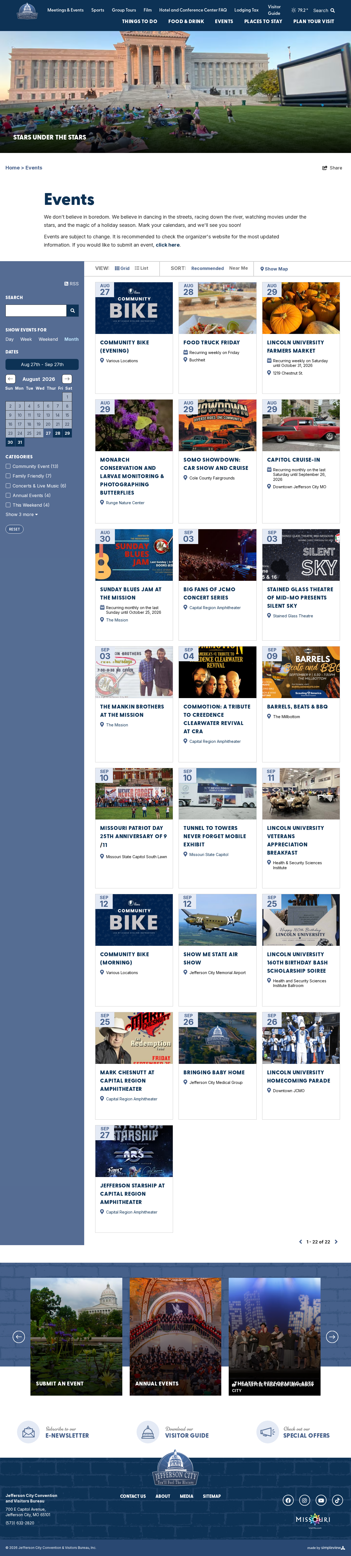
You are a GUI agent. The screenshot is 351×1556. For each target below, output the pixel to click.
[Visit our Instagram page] (304, 1500)
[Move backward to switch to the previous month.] (10, 379)
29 (67, 433)
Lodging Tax (246, 10)
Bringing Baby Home (214, 1073)
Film (148, 10)
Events (224, 21)
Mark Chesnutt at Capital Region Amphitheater (127, 1081)
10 (20, 415)
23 (10, 433)
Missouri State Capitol (208, 854)
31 (20, 442)
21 (58, 424)
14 (58, 415)
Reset (14, 530)
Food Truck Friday (211, 343)
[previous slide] (19, 1337)
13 (48, 415)
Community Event (35, 466)
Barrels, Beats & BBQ (297, 707)
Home (14, 168)
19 (39, 424)
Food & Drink (186, 21)
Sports (97, 10)
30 (10, 442)
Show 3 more (20, 514)
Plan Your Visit (314, 21)
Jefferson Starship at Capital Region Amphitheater (132, 1194)
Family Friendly (32, 476)
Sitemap (212, 1496)
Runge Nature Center (125, 502)
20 (48, 424)
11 (29, 415)
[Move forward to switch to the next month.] (67, 379)
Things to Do (139, 21)
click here (168, 245)
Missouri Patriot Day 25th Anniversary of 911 (133, 837)
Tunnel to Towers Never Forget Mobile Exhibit (214, 837)
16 (10, 424)
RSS (73, 283)
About (162, 1496)
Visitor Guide (274, 10)
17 (20, 424)
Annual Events (32, 495)
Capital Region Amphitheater (215, 607)
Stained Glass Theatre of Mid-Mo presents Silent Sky (300, 598)
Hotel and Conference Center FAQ (193, 10)
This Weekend (31, 505)
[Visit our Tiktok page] (337, 1500)
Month (71, 339)
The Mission (117, 620)
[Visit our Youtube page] (321, 1500)
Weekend (48, 339)
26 (38, 433)
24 (20, 433)
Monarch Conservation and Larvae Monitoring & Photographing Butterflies (132, 477)
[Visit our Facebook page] (288, 1500)
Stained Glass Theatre (293, 616)
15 (67, 415)
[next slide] (332, 1337)
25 (29, 433)
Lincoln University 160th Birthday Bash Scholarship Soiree (297, 963)
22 (67, 424)
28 (57, 433)
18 (29, 424)
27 (48, 433)
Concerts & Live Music (39, 485)
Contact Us (133, 1496)
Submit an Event (60, 1384)
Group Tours (124, 10)
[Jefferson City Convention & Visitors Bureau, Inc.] (27, 11)
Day (9, 339)
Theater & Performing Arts (274, 1384)
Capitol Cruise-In (293, 460)
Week (26, 339)
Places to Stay (263, 21)
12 (39, 415)
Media (186, 1496)
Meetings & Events (65, 10)
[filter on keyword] (73, 311)
